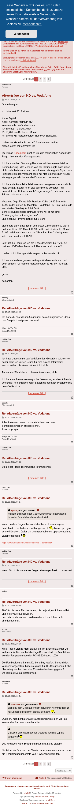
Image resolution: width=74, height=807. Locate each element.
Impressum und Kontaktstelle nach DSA (36, 786)
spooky (15, 510)
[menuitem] (40, 778)
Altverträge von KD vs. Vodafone (26, 95)
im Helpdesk (9, 53)
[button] (49, 79)
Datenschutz (62, 786)
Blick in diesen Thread (53, 58)
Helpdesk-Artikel (28, 60)
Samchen (15, 704)
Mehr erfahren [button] (32, 24)
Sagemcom (20, 153)
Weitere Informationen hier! (49, 46)
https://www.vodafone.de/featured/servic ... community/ (27, 543)
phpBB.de (50, 800)
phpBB (27, 793)
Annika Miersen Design (45, 796)
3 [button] (44, 79)
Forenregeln (10, 786)
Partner (37, 788)
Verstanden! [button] (21, 33)
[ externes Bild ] (37, 288)
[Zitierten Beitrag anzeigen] (38, 510)
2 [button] (40, 79)
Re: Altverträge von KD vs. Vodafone (26, 308)
